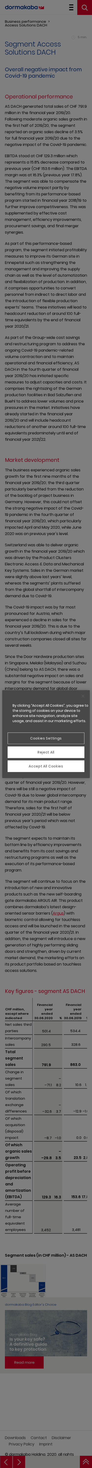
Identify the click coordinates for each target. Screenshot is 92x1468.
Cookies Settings (46, 738)
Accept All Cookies (46, 766)
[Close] (83, 696)
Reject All (46, 752)
